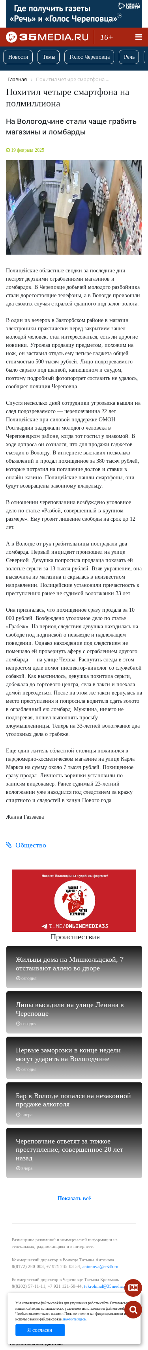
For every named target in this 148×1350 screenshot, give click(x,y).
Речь (129, 57)
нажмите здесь (74, 1319)
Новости (18, 57)
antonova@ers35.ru (100, 1266)
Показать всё (74, 1198)
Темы (49, 57)
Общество (30, 845)
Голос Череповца (89, 57)
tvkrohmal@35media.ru (106, 1286)
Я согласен (39, 1330)
